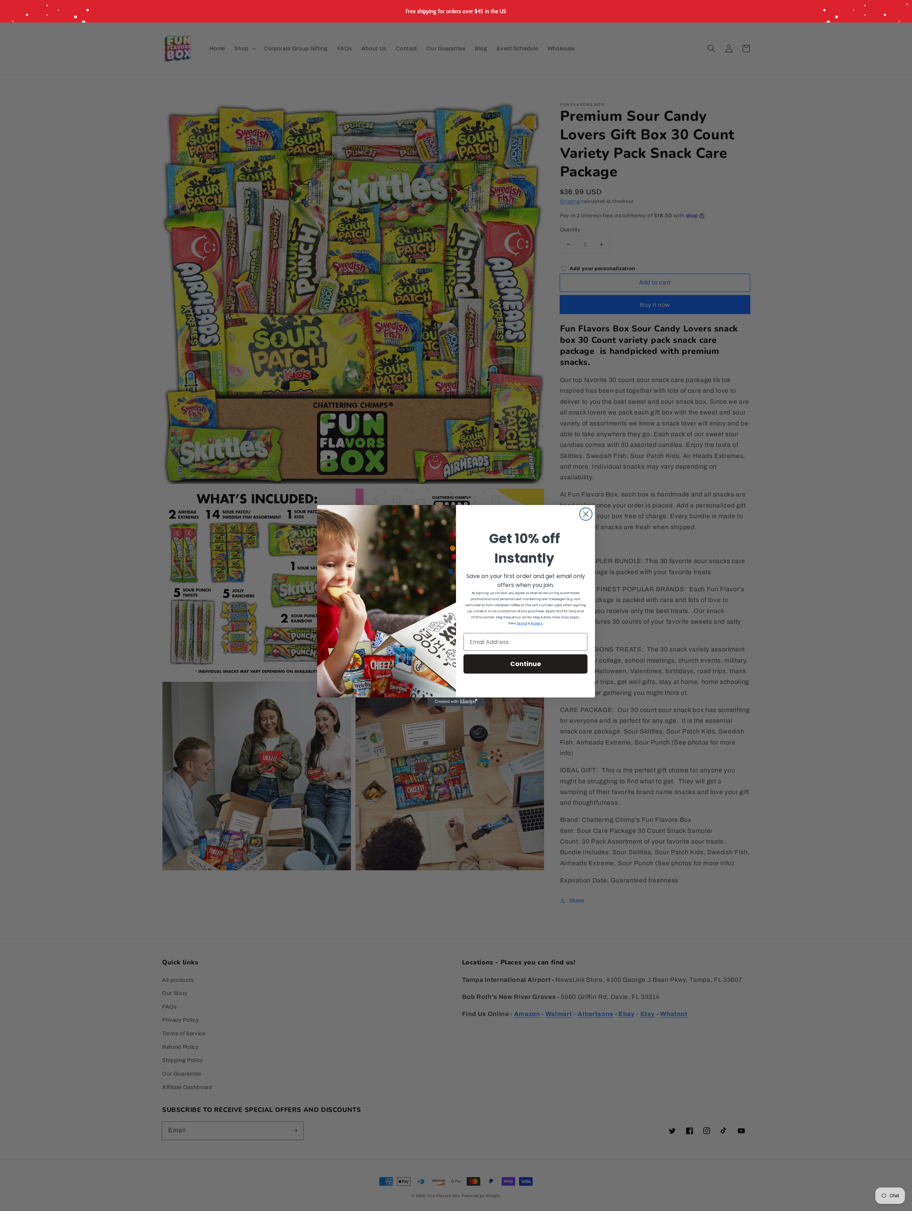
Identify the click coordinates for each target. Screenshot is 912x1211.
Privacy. (537, 623)
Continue (525, 663)
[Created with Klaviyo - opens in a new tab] (456, 701)
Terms (522, 623)
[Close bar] (907, 4)
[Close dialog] (586, 514)
